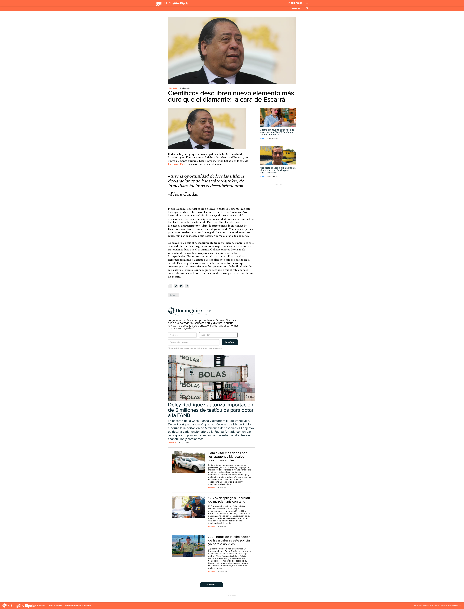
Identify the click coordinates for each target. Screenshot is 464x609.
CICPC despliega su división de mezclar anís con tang (229, 500)
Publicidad (87, 605)
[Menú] (307, 3)
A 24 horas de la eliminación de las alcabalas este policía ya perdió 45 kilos (229, 540)
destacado (173, 295)
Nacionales (295, 3)
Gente (262, 138)
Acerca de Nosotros (55, 605)
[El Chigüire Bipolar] (172, 4)
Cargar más (212, 585)
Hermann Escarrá (178, 164)
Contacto (42, 605)
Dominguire (296, 8)
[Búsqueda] (307, 8)
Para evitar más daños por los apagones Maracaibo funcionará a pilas (227, 456)
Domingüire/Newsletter (73, 605)
